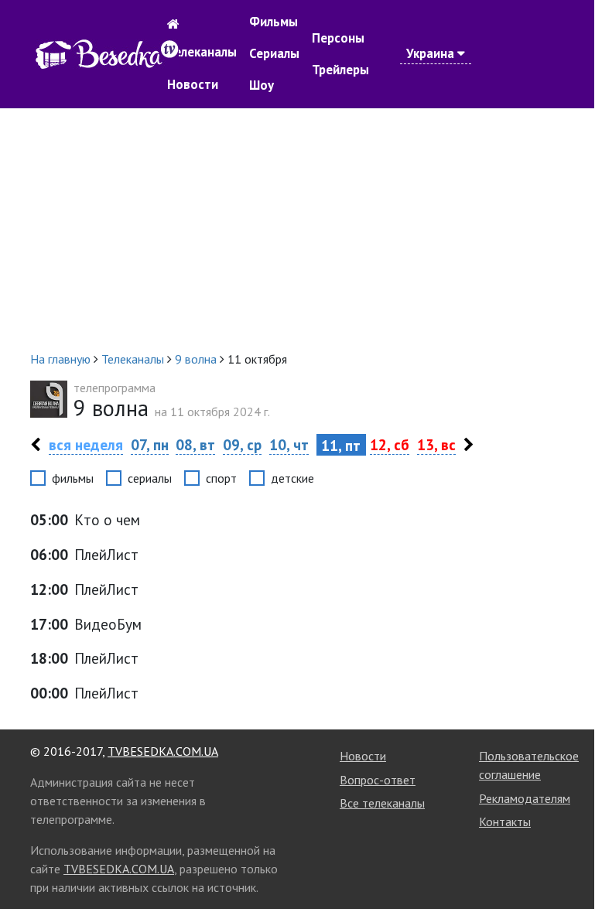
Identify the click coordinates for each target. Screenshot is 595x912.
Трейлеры (340, 69)
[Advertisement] (297, 229)
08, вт (195, 444)
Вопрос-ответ (377, 779)
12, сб (389, 444)
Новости (192, 84)
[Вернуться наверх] (567, 864)
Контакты (505, 821)
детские (292, 478)
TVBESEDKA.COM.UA (163, 751)
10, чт (289, 444)
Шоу (261, 85)
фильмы (73, 478)
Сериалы (274, 53)
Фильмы (273, 21)
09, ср (242, 444)
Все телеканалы (382, 803)
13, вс (436, 444)
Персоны (338, 37)
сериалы (150, 478)
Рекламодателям (524, 798)
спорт (221, 478)
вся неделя (86, 444)
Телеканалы (202, 51)
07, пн (150, 444)
